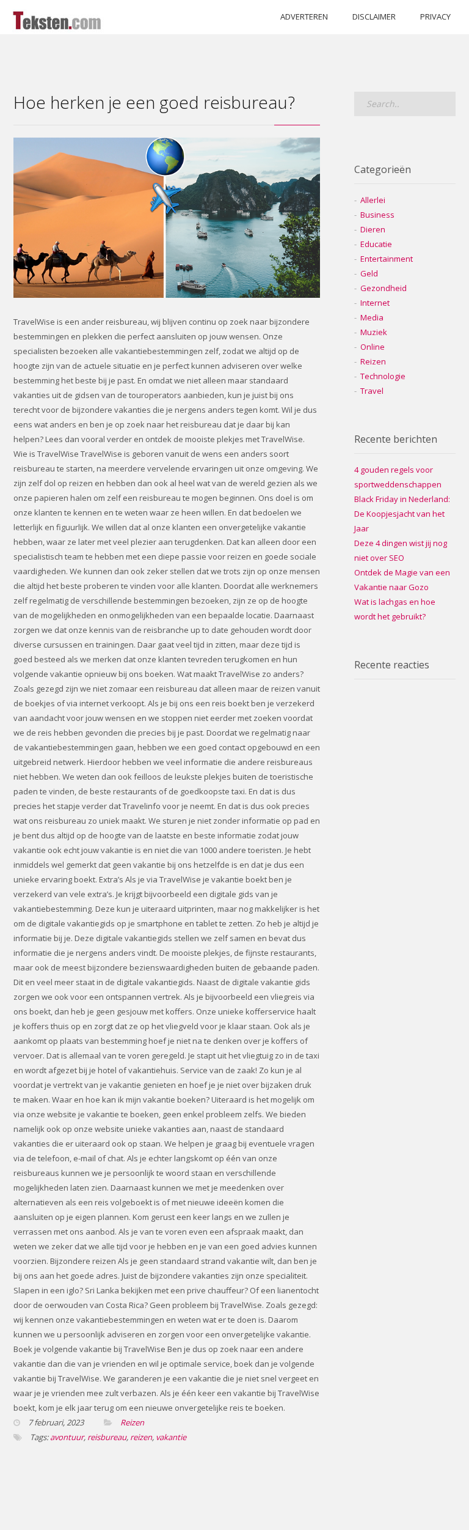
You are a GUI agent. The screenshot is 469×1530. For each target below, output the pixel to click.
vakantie (171, 1437)
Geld (369, 273)
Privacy (435, 16)
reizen (141, 1437)
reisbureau (106, 1437)
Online (372, 346)
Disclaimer (374, 16)
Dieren (372, 229)
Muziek (373, 332)
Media (372, 317)
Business (377, 214)
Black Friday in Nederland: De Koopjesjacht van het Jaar (402, 513)
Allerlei (372, 199)
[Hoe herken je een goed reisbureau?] (166, 294)
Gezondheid (383, 288)
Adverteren (304, 16)
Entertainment (386, 258)
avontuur (67, 1437)
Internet (375, 302)
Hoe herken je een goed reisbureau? (154, 102)
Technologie (382, 376)
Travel (372, 390)
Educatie (376, 243)
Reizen (132, 1422)
